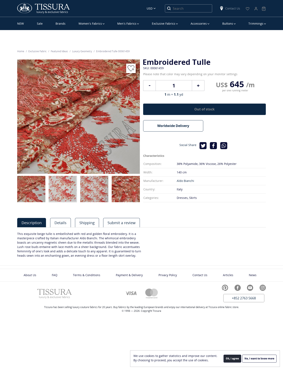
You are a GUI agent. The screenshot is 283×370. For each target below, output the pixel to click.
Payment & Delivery (129, 275)
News (252, 275)
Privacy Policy (167, 275)
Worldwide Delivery (173, 125)
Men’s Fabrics (126, 23)
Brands (60, 23)
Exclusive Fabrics (163, 23)
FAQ (54, 275)
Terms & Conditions (86, 275)
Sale (40, 23)
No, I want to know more (259, 358)
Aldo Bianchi (185, 181)
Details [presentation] (60, 222)
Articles (228, 275)
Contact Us (232, 8)
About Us (30, 275)
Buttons (227, 23)
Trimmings (255, 23)
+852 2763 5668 (244, 298)
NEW (20, 23)
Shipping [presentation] (87, 222)
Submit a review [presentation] (121, 222)
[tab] (31, 222)
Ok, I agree (232, 358)
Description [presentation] (32, 222)
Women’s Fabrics (90, 23)
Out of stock (204, 109)
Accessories (199, 23)
